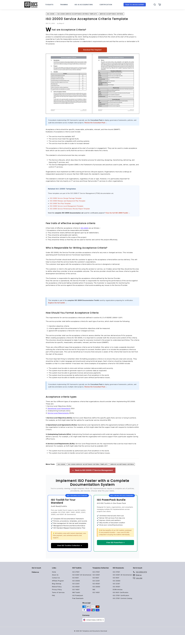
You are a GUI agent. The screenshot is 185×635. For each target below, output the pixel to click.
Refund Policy (57, 586)
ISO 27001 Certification (121, 595)
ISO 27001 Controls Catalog (122, 598)
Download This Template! (92, 50)
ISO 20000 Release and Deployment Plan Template (67, 201)
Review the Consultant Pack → (96, 122)
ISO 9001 (75, 578)
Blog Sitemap (56, 583)
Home (54, 572)
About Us (55, 575)
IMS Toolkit (76, 592)
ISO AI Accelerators (84, 4)
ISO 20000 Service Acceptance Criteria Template (77, 14)
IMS (93, 589)
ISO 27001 (76, 572)
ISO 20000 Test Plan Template (60, 203)
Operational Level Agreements (59, 408)
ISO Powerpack (77, 595)
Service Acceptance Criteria (111, 14)
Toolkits (49, 4)
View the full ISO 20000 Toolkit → (118, 213)
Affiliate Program (58, 581)
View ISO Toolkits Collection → (69, 545)
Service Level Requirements (58, 413)
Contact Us (56, 578)
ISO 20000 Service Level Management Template (66, 206)
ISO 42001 (96, 575)
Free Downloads (77, 598)
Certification (106, 4)
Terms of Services (58, 592)
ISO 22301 (76, 583)
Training (64, 4)
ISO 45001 (76, 586)
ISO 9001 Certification (120, 592)
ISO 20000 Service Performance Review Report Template (70, 209)
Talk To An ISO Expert (134, 4)
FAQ (53, 595)
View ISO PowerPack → (115, 542)
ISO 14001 (76, 589)
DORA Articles (117, 589)
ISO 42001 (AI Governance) (81, 575)
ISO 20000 (51, 14)
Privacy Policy (57, 589)
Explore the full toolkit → (57, 303)
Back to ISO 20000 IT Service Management (94, 470)
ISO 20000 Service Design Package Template (66, 198)
